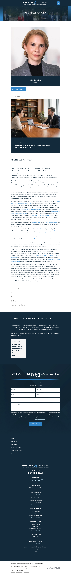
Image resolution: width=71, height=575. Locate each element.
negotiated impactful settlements (35, 240)
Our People (14, 441)
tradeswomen (16, 231)
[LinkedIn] (35, 480)
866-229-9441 (35, 473)
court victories (20, 240)
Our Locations (14, 444)
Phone (12, 394)
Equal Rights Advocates (51, 222)
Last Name (39, 389)
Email (38, 394)
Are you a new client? (16, 399)
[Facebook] (29, 480)
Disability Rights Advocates (35, 238)
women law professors (36, 227)
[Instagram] (42, 480)
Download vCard (18, 89)
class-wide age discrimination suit (40, 215)
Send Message (35, 424)
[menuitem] (13, 572)
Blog (12, 453)
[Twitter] (32, 480)
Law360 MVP (20, 242)
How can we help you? (16, 404)
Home (12, 438)
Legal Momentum (35, 222)
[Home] (35, 3)
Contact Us (14, 456)
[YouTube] (39, 480)
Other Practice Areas (16, 450)
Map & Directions (35, 494)
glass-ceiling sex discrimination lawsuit (30, 209)
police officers (39, 229)
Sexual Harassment (16, 447)
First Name (13, 389)
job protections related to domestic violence (39, 233)
